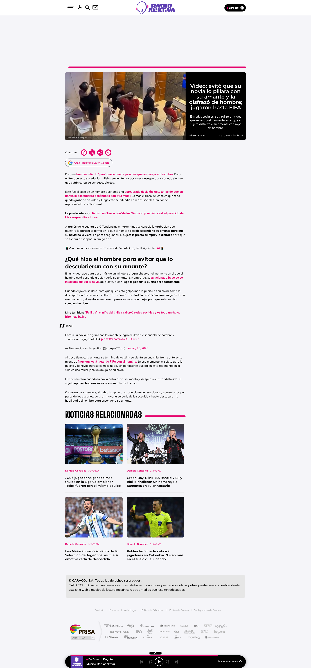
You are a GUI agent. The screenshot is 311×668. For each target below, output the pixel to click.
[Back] (142, 661)
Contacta (99, 610)
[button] (70, 7)
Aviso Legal (130, 610)
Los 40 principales (131, 626)
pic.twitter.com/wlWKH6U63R (120, 339)
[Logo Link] (155, 7)
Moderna (129, 637)
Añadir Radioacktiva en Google (91, 162)
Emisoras (114, 610)
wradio (149, 631)
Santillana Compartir (168, 626)
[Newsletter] (93, 7)
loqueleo (194, 637)
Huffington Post (119, 631)
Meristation (211, 637)
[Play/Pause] (159, 661)
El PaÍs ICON (163, 637)
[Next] (176, 661)
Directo (234, 7)
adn (206, 626)
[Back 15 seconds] (150, 661)
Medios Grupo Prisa (82, 638)
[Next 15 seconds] (167, 661)
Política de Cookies (179, 610)
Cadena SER (183, 626)
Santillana (148, 626)
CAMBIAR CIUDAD (229, 661)
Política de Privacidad (152, 610)
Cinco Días (163, 631)
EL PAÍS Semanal (190, 631)
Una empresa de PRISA (82, 629)
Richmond (112, 637)
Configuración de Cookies (207, 610)
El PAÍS (114, 626)
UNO (139, 631)
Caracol (219, 626)
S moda (178, 637)
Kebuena (216, 631)
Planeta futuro (203, 631)
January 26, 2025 (137, 348)
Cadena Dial (176, 631)
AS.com (194, 626)
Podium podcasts (147, 637)
